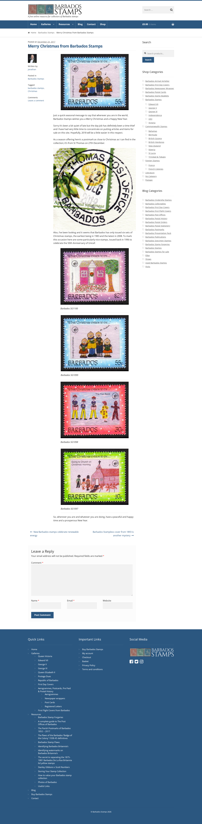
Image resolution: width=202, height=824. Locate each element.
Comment (37, 562)
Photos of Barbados (47, 782)
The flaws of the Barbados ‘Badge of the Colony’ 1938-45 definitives (55, 737)
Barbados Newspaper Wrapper (159, 88)
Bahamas (153, 131)
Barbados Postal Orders (156, 222)
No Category (151, 176)
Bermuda (153, 134)
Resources (64, 24)
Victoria (152, 122)
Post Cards (50, 702)
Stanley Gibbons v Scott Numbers (54, 767)
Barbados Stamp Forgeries (157, 244)
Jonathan (32, 69)
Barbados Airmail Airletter (157, 81)
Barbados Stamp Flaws (49, 742)
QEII (150, 119)
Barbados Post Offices (155, 214)
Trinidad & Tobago (157, 157)
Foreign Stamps (152, 160)
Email (70, 600)
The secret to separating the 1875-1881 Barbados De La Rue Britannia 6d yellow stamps (55, 760)
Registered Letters (53, 706)
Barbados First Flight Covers (158, 211)
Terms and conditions (92, 669)
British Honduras (156, 142)
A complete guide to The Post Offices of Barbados (52, 723)
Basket (85, 661)
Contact (91, 24)
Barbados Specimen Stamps (158, 240)
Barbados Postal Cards (155, 92)
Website (107, 600)
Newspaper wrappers (55, 698)
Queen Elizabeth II (46, 672)
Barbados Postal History (156, 218)
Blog (80, 24)
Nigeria (152, 149)
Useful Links (44, 786)
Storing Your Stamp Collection (52, 771)
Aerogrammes (51, 694)
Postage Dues (44, 676)
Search (148, 59)
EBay (147, 255)
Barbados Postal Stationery (157, 225)
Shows (148, 259)
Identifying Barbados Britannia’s (53, 746)
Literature (149, 172)
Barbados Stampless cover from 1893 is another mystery (113, 533)
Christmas (32, 91)
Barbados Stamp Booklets (157, 96)
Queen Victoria (45, 656)
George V (153, 108)
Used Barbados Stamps (156, 263)
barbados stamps (36, 88)
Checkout (86, 657)
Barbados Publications (155, 237)
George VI (153, 111)
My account (87, 653)
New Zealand (155, 146)
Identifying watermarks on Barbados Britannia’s (50, 752)
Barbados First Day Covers (157, 85)
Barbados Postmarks (154, 229)
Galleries (46, 24)
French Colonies (156, 169)
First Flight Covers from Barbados (54, 710)
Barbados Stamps (46, 32)
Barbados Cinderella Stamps (158, 200)
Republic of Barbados (48, 680)
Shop (103, 24)
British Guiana (155, 138)
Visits (147, 266)
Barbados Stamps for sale (157, 251)
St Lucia (152, 153)
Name (35, 600)
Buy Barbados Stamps (41, 794)
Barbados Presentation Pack (158, 233)
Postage (149, 180)
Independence (155, 115)
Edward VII (153, 104)
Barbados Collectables (155, 203)
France (152, 165)
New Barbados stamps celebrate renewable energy (54, 533)
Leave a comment (36, 100)
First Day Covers (45, 684)
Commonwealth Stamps (156, 126)
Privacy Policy (88, 665)
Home (33, 24)
